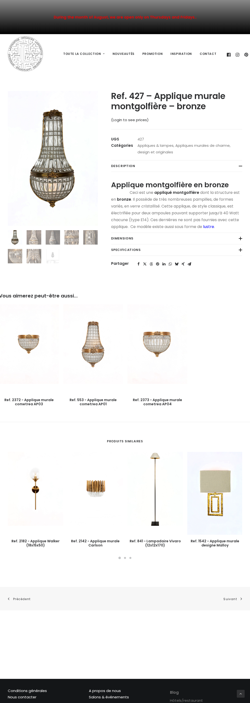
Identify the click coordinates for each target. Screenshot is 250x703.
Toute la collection (82, 54)
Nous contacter (22, 697)
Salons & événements (109, 697)
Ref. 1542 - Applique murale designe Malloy (215, 543)
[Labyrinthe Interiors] (25, 53)
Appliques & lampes (155, 145)
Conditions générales (27, 690)
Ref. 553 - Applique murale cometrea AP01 (93, 401)
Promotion (152, 54)
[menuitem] (84, 54)
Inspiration (181, 54)
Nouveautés (124, 54)
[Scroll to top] (241, 693)
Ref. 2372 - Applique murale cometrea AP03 (29, 401)
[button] (139, 264)
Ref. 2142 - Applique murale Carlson (95, 543)
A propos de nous (105, 690)
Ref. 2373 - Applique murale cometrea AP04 (157, 401)
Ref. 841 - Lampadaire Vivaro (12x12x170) (155, 543)
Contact (208, 54)
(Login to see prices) (130, 119)
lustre (208, 226)
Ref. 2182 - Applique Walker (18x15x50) (35, 543)
